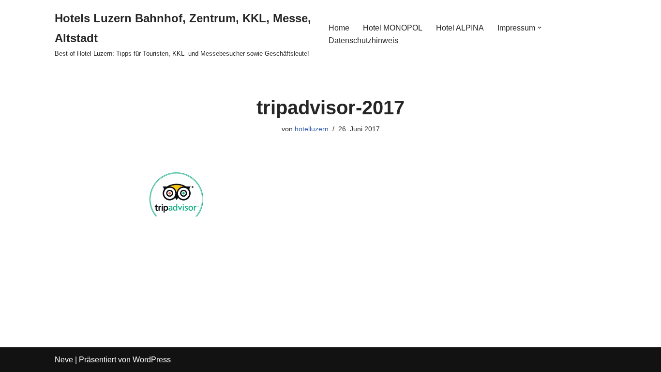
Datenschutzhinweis (363, 40)
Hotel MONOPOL (392, 28)
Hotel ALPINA (460, 28)
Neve (64, 360)
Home (339, 28)
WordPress (152, 360)
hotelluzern (312, 129)
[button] (539, 28)
